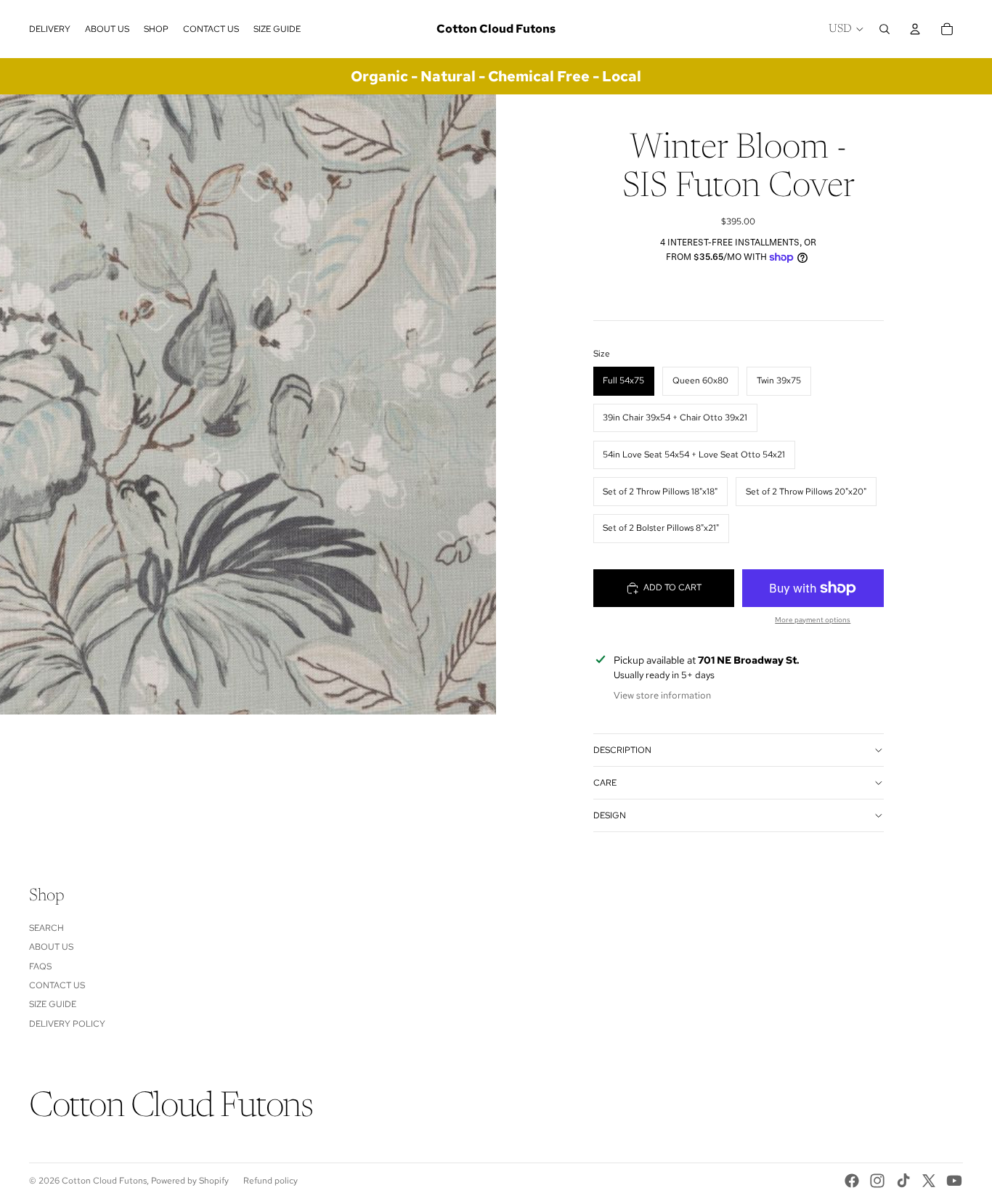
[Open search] (884, 29)
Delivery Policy (67, 1024)
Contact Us (57, 985)
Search (46, 928)
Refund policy (270, 1180)
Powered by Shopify (190, 1180)
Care (605, 783)
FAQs (40, 966)
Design (609, 815)
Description (622, 750)
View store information (662, 695)
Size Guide (52, 1004)
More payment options (812, 619)
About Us (51, 947)
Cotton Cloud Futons (104, 1180)
